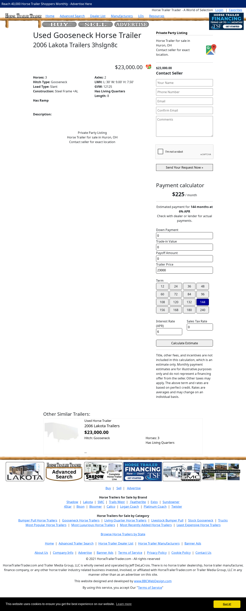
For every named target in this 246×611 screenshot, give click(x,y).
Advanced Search (72, 16)
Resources (156, 16)
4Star (68, 506)
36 (189, 286)
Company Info (63, 553)
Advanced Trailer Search (76, 543)
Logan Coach (129, 506)
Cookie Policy (181, 553)
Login (219, 10)
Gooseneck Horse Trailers (81, 520)
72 (176, 294)
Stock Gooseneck (200, 520)
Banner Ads (192, 543)
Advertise (134, 488)
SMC (101, 502)
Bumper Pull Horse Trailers (37, 520)
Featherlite (138, 502)
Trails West (117, 502)
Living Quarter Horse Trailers (125, 520)
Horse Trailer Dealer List (115, 543)
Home (50, 16)
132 (189, 302)
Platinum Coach (155, 506)
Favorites (235, 10)
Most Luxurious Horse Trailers (93, 525)
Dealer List (98, 16)
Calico (111, 506)
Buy (108, 488)
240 (202, 310)
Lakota (88, 502)
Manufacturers (122, 16)
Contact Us (203, 553)
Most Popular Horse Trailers (46, 525)
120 (175, 302)
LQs (141, 16)
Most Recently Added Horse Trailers (146, 525)
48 (202, 286)
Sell (118, 488)
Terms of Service (130, 553)
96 (202, 294)
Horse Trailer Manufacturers (159, 543)
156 (162, 310)
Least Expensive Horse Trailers (199, 525)
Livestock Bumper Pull (167, 520)
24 (176, 286)
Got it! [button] (227, 604)
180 (189, 310)
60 (162, 294)
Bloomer (95, 506)
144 (202, 302)
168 (175, 310)
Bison (80, 506)
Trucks (223, 520)
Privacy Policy (157, 553)
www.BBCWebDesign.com (153, 581)
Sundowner (171, 502)
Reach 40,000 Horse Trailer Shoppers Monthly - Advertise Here (47, 4)
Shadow (72, 502)
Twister (176, 506)
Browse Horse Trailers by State (123, 534)
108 (162, 302)
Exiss (154, 502)
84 (189, 294)
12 (162, 286)
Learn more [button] (124, 604)
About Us (41, 553)
